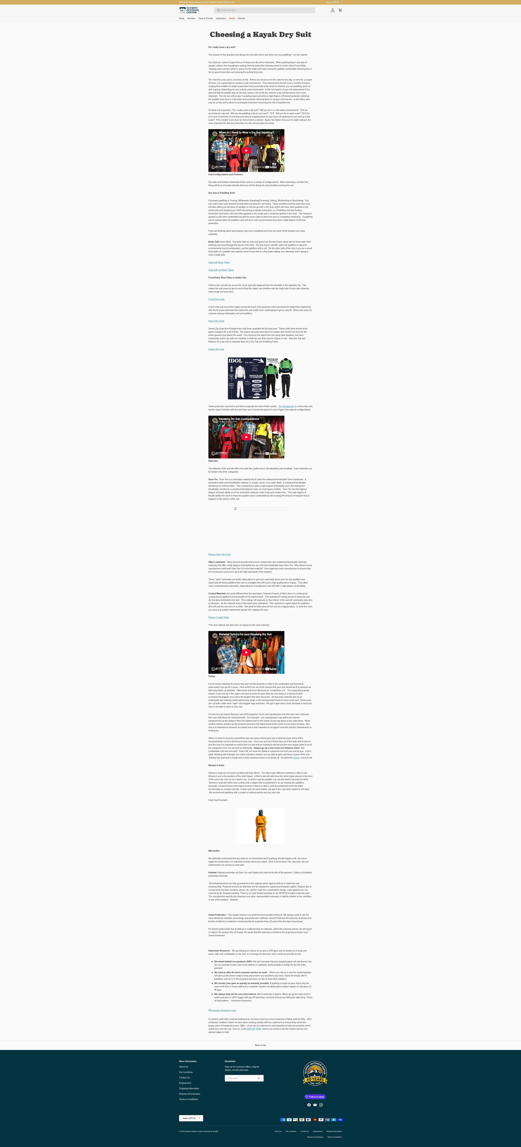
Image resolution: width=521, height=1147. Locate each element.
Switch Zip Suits (216, 349)
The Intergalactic (286, 406)
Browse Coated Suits (218, 617)
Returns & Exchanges (189, 1094)
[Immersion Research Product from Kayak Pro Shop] (260, 1010)
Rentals (191, 18)
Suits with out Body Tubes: (221, 270)
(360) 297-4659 (253, 1029)
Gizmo (296, 758)
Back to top (260, 1045)
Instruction (221, 18)
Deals (232, 18)
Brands (241, 18)
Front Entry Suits (216, 299)
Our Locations (186, 1072)
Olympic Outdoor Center (194, 1131)
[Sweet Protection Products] (260, 943)
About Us (183, 1067)
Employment (185, 1083)
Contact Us (184, 1077)
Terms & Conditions (188, 1099)
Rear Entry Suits (216, 321)
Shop (181, 18)
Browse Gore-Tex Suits (219, 554)
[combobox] (264, 10)
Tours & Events (205, 18)
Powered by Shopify (210, 1131)
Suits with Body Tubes (219, 262)
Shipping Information (189, 1088)
